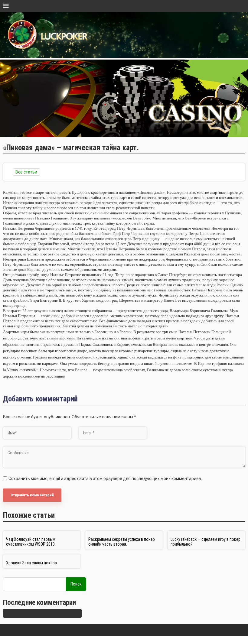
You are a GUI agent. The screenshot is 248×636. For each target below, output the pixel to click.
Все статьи (26, 172)
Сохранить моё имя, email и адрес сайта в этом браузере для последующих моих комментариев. (105, 478)
